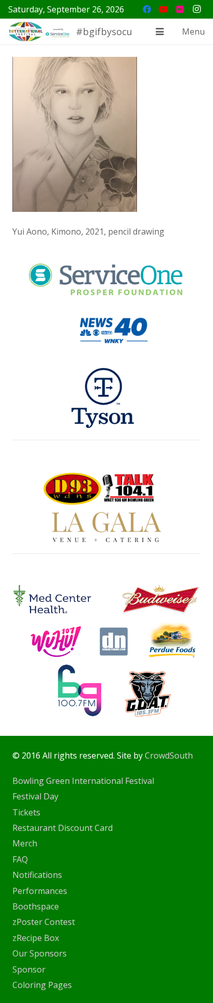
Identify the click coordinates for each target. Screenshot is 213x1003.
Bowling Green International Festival (83, 780)
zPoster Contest (43, 922)
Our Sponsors (39, 953)
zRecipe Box (35, 938)
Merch (24, 843)
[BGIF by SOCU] (39, 31)
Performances (39, 891)
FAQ (20, 859)
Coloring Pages (42, 985)
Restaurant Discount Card (62, 828)
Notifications (37, 875)
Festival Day (35, 796)
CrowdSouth (169, 755)
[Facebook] (147, 9)
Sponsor (28, 969)
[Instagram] (196, 9)
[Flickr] (180, 9)
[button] (160, 31)
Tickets (26, 812)
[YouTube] (163, 9)
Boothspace (35, 906)
